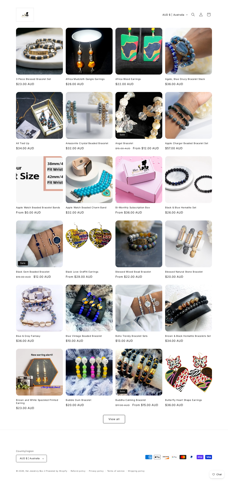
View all (114, 419)
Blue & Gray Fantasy (28, 335)
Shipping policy (136, 471)
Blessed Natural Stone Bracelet (184, 271)
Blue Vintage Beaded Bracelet (84, 335)
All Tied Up (22, 143)
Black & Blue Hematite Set (180, 207)
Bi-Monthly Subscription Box (132, 207)
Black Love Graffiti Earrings (82, 271)
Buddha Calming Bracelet (130, 400)
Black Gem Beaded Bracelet (33, 271)
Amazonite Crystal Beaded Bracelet (87, 143)
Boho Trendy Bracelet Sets (131, 335)
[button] (193, 15)
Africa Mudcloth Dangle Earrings (85, 79)
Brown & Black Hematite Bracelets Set (188, 335)
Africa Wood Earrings (128, 79)
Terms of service (116, 471)
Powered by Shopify (56, 471)
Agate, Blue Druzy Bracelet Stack (185, 79)
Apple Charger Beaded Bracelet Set (186, 143)
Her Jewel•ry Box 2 (35, 471)
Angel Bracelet (124, 143)
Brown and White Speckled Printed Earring (37, 401)
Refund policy (78, 471)
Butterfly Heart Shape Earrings (183, 400)
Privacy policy (96, 471)
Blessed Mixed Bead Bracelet (133, 271)
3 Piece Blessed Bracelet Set (33, 79)
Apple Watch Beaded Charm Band (86, 207)
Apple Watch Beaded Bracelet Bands (38, 207)
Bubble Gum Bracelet (78, 400)
